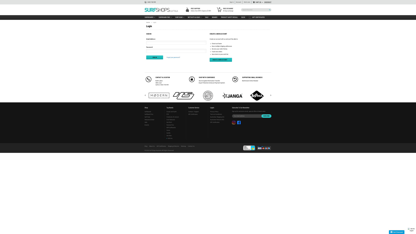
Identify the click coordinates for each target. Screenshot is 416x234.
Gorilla (168, 133)
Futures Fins (170, 125)
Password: (149, 47)
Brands (214, 17)
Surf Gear (179, 17)
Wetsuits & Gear (194, 17)
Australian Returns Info (217, 119)
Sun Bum (169, 122)
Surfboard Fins (164, 17)
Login (154, 22)
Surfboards (149, 17)
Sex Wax (169, 135)
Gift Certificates (193, 114)
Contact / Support (193, 111)
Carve (168, 130)
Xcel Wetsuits (171, 119)
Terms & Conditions (216, 114)
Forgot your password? (173, 57)
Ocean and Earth (172, 111)
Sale (206, 17)
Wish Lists (247, 2)
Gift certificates (258, 17)
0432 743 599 (164, 85)
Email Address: (151, 39)
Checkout (267, 2)
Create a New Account (219, 60)
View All (170, 138)
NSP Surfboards (171, 127)
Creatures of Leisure (173, 117)
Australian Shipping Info (217, 117)
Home (148, 22)
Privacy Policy (214, 111)
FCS (168, 114)
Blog (243, 17)
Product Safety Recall (229, 17)
